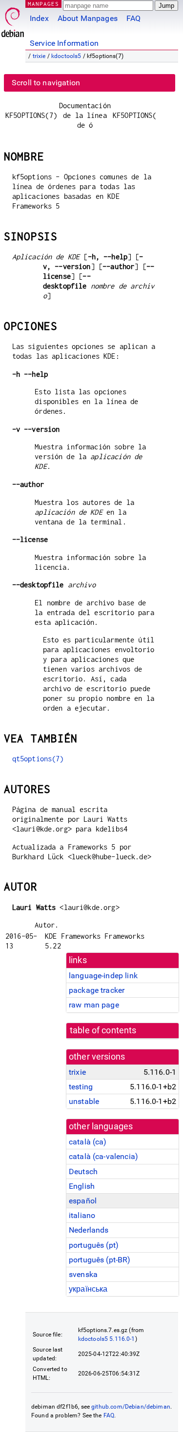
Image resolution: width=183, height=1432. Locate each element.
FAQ (133, 18)
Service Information (64, 43)
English (82, 1186)
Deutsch (83, 1171)
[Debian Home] (12, 19)
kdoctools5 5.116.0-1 (106, 1338)
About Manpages (88, 18)
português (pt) (94, 1245)
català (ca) (88, 1141)
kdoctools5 (66, 56)
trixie (39, 56)
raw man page (94, 1004)
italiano (82, 1215)
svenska (83, 1274)
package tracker (96, 990)
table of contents (103, 1030)
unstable (84, 1101)
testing (81, 1086)
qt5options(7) (38, 759)
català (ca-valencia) (103, 1156)
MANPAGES (43, 3)
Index (39, 18)
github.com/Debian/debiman (130, 1406)
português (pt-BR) (100, 1259)
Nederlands (89, 1230)
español (83, 1200)
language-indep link (103, 975)
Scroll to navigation (46, 82)
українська (88, 1289)
